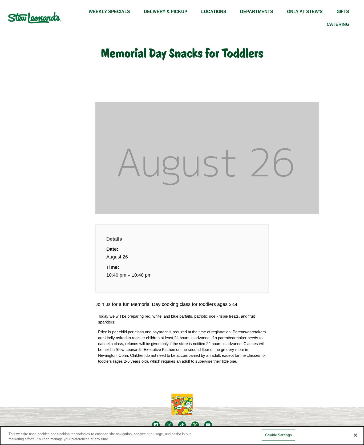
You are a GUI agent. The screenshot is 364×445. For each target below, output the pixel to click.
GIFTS (343, 11)
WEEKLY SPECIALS (109, 11)
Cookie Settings (278, 435)
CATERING (338, 24)
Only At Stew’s (305, 11)
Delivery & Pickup (165, 11)
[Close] (355, 435)
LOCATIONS (213, 11)
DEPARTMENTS (256, 11)
